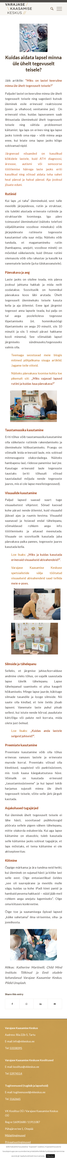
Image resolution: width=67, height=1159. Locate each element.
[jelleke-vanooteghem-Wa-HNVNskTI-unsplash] (33, 38)
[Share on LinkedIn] (41, 1004)
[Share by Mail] (55, 1004)
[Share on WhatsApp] (26, 1004)
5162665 (15, 1099)
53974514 (16, 1073)
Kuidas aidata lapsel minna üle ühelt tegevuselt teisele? (33, 63)
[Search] (50, 8)
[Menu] (57, 8)
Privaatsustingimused (18, 1142)
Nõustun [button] (50, 1156)
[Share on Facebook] (12, 1004)
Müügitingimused (15, 1135)
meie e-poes (19, 583)
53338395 (16, 1048)
